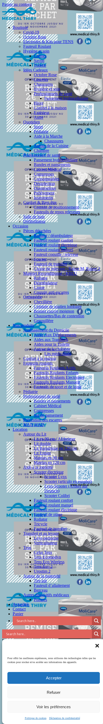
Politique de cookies (35, 718)
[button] (97, 645)
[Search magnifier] (96, 620)
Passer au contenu (17, 4)
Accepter (54, 678)
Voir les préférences (53, 707)
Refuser (53, 692)
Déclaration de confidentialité (64, 718)
